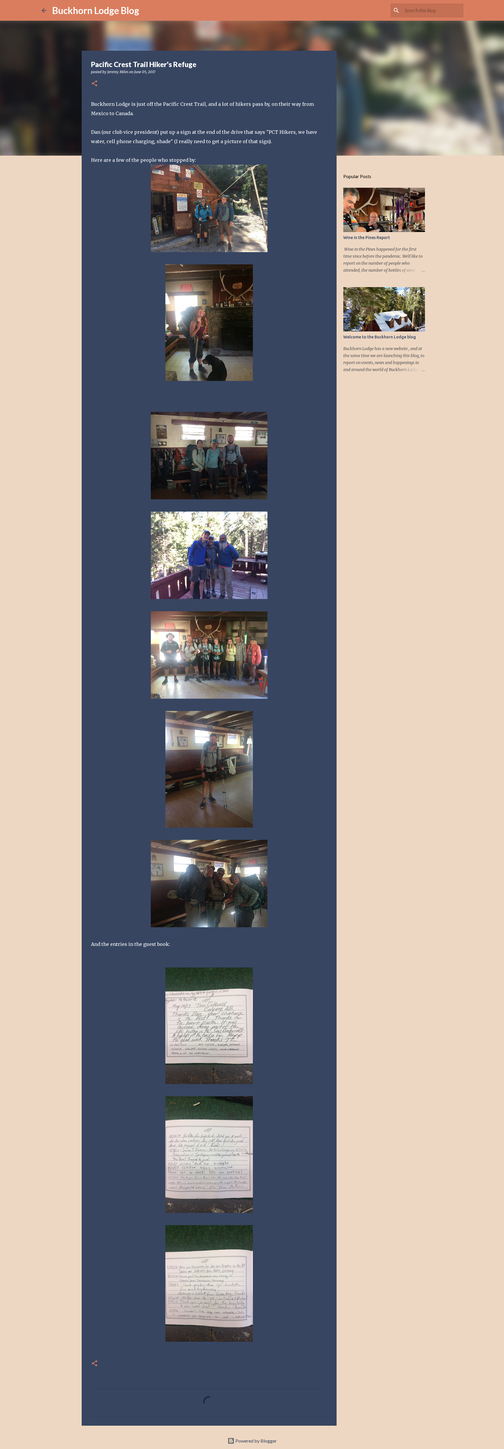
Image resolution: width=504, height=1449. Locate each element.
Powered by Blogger (256, 1440)
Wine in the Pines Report (366, 237)
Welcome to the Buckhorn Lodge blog (379, 337)
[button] (94, 84)
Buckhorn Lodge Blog (95, 10)
